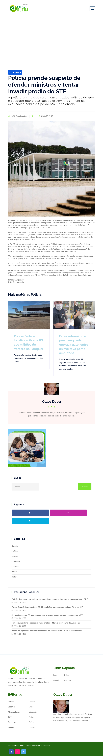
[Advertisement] (51, 36)
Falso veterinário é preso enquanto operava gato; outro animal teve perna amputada (73, 344)
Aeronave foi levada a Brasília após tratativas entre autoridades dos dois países (28, 358)
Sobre (66, 675)
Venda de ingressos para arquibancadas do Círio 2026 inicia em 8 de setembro (47, 631)
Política (15, 551)
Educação (33, 712)
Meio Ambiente (14, 712)
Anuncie (56, 680)
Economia (16, 561)
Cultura (14, 577)
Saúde (31, 722)
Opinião (15, 546)
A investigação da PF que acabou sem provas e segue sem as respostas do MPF (47, 615)
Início (55, 675)
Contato (67, 680)
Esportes (15, 566)
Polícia (14, 572)
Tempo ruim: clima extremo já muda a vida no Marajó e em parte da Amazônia (46, 623)
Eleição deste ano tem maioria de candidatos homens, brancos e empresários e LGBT (50, 599)
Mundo (31, 707)
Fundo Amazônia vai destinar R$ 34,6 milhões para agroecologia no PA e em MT (47, 607)
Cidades (15, 556)
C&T (10, 717)
